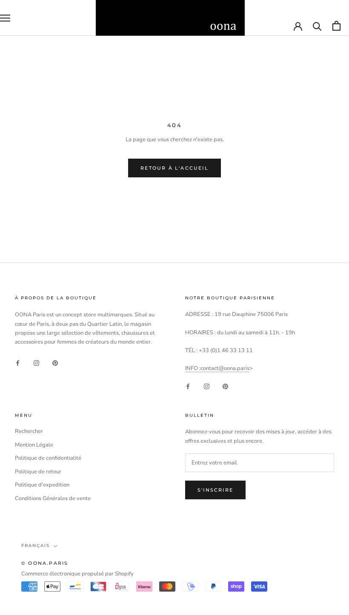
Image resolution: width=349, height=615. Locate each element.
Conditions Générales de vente (53, 498)
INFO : (192, 368)
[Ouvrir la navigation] (5, 18)
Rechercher (29, 431)
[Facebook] (17, 363)
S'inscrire (215, 490)
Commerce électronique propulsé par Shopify (77, 574)
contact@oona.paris (224, 368)
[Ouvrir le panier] (336, 26)
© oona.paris (44, 563)
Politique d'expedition (42, 485)
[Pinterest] (55, 363)
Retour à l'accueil (174, 168)
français (35, 545)
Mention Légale (34, 445)
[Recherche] (317, 25)
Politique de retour (38, 471)
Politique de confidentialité (48, 458)
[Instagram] (36, 363)
